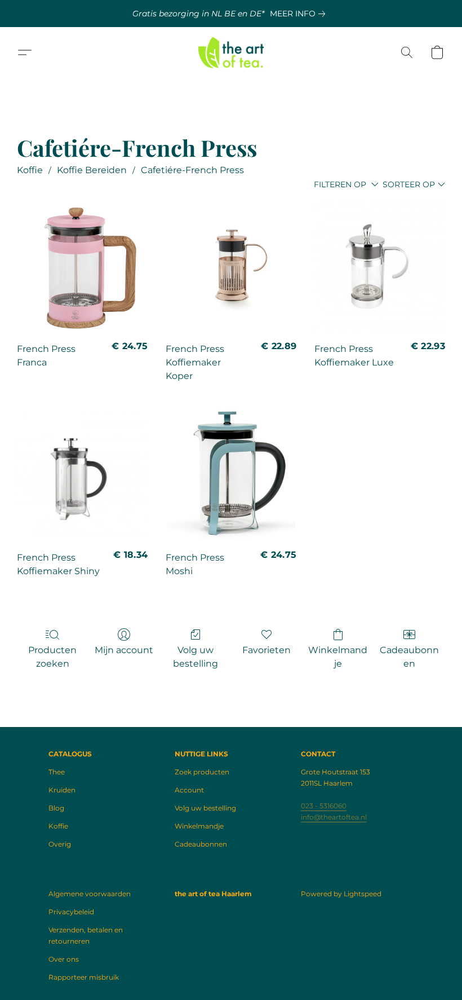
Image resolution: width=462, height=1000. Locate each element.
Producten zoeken (52, 657)
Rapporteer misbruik (83, 977)
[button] (231, 52)
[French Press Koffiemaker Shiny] (82, 475)
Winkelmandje (337, 657)
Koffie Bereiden (92, 170)
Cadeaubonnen (409, 657)
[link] (300, 13)
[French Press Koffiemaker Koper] (231, 266)
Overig (59, 844)
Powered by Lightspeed (341, 893)
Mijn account (124, 650)
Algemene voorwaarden (89, 893)
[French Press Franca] (82, 266)
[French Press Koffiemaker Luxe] (379, 266)
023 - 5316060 (323, 805)
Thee (56, 772)
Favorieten (266, 650)
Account (189, 790)
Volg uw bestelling (195, 657)
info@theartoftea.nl (334, 817)
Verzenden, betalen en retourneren (85, 935)
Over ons (63, 959)
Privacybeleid (71, 912)
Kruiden (61, 790)
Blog (56, 808)
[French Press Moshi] (231, 475)
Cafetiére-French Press (192, 170)
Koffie (30, 170)
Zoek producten (202, 772)
